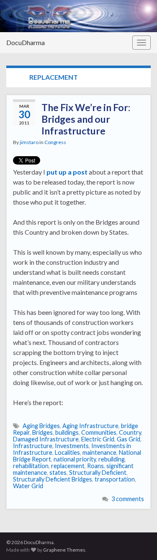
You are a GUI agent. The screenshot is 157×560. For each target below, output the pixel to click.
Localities (67, 452)
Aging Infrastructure (90, 425)
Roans (95, 465)
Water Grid (28, 485)
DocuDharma (25, 42)
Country (130, 432)
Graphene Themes (64, 550)
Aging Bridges (41, 425)
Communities (98, 432)
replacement (68, 465)
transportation (115, 479)
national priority (75, 459)
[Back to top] (138, 541)
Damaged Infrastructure (46, 439)
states (58, 472)
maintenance (99, 452)
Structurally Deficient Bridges (52, 479)
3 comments (127, 498)
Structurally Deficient (97, 472)
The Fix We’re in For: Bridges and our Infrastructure (85, 119)
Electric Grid (97, 439)
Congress (55, 142)
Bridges (42, 432)
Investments (72, 445)
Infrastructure (32, 445)
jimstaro (29, 142)
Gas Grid (128, 439)
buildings (67, 432)
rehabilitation (31, 465)
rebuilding (111, 459)
